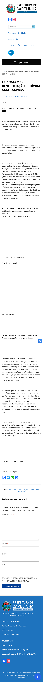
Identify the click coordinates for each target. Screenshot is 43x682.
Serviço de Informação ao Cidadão (21, 45)
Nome (5, 543)
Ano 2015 (9, 96)
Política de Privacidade (17, 33)
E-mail (5, 554)
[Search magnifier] (33, 26)
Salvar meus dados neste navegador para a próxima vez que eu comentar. (19, 579)
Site (3, 565)
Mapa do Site (13, 39)
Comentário (8, 515)
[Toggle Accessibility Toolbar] (37, 676)
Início (4, 72)
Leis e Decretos (21, 96)
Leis (14, 96)
